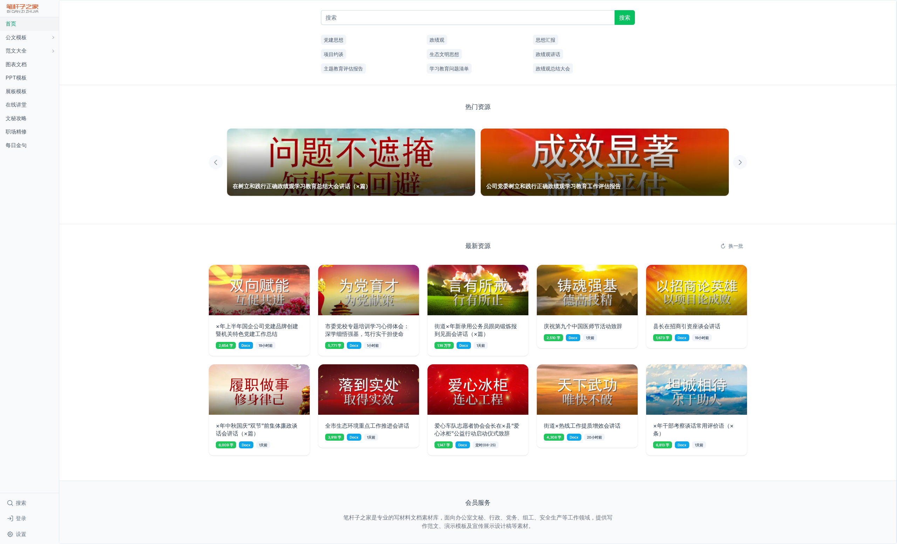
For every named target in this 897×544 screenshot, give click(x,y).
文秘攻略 (16, 118)
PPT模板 (16, 77)
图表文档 (16, 64)
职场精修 (16, 131)
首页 (11, 23)
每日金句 (16, 145)
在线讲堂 (16, 104)
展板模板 (16, 91)
